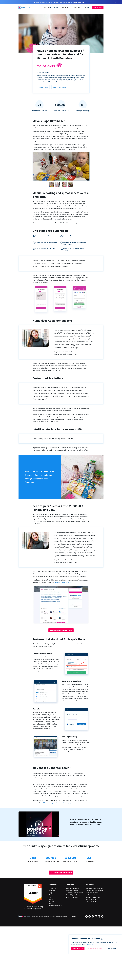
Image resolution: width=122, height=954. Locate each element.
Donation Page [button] (43, 87)
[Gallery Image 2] (58, 187)
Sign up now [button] (98, 7)
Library (51, 908)
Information (53, 885)
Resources (65, 7)
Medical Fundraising (72, 890)
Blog (50, 893)
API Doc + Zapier (91, 901)
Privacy (51, 901)
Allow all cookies (78, 948)
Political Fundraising (72, 888)
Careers (51, 895)
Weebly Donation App (92, 895)
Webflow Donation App (93, 897)
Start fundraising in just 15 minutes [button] (61, 872)
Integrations (90, 885)
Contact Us (52, 888)
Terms (51, 899)
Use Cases (70, 885)
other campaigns (67, 803)
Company (76, 7)
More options (110, 948)
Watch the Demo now (79, 2)
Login (86, 7)
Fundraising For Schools (73, 895)
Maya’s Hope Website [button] (59, 87)
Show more (90, 945)
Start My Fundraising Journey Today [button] (61, 630)
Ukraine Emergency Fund (51, 803)
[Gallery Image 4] (70, 187)
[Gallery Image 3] (64, 187)
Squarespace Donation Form (94, 890)
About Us (52, 890)
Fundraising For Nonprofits (74, 893)
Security (51, 903)
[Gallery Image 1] (52, 187)
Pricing (56, 7)
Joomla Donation (91, 899)
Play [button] (39, 822)
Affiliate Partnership (55, 906)
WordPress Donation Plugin (94, 888)
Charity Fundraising (72, 897)
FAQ (50, 897)
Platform (47, 7)
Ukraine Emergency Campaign (64, 582)
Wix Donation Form (92, 893)
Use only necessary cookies (95, 948)
